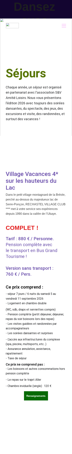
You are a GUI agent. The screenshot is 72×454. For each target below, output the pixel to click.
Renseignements (35, 396)
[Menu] (64, 25)
